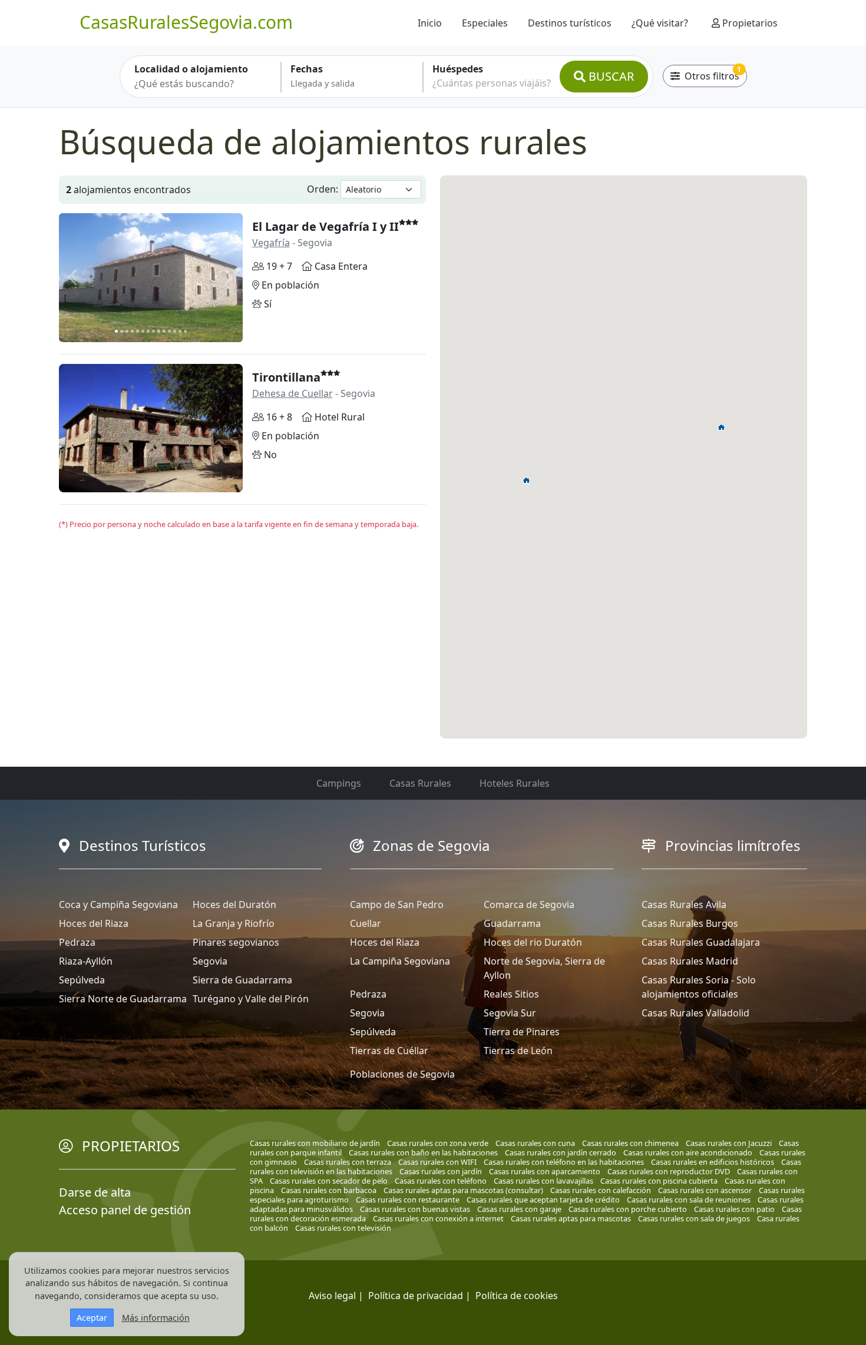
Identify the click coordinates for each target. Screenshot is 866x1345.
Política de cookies (516, 1295)
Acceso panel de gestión (125, 1210)
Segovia (210, 961)
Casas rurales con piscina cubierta (659, 1180)
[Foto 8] (153, 331)
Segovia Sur (510, 1012)
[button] (722, 426)
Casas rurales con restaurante (408, 1199)
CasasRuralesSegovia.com (186, 22)
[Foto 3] (126, 331)
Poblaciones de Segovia (402, 1074)
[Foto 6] (142, 331)
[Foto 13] (180, 331)
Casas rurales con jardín (440, 1171)
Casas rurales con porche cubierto (627, 1209)
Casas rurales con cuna (535, 1143)
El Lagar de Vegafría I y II (325, 226)
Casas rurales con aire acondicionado (687, 1152)
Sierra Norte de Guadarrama (123, 998)
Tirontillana (286, 377)
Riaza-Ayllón (86, 961)
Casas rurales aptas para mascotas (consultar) (463, 1190)
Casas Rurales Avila (684, 904)
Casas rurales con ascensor (705, 1190)
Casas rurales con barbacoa (328, 1190)
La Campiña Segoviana (400, 961)
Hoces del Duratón (234, 904)
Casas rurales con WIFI (437, 1162)
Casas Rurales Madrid (690, 961)
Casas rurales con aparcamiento (544, 1171)
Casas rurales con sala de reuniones (689, 1199)
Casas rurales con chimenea (630, 1143)
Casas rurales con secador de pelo (329, 1180)
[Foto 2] (121, 331)
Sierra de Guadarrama (242, 979)
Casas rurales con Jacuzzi (729, 1143)
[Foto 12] (174, 331)
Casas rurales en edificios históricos (712, 1162)
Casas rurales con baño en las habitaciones (423, 1152)
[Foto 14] (185, 331)
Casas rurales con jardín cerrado (560, 1152)
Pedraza (77, 942)
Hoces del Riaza (93, 923)
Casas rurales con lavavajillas (543, 1180)
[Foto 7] (148, 331)
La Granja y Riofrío (234, 923)
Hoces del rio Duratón (533, 942)
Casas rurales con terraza (347, 1162)
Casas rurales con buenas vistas (415, 1209)
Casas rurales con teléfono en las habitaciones (564, 1162)
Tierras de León (518, 1050)
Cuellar (365, 923)
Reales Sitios (511, 994)
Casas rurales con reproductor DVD (668, 1171)
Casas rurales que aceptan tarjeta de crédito (543, 1199)
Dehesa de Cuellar (292, 393)
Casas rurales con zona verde (437, 1143)
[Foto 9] (158, 331)
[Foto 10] (164, 331)
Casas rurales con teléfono (441, 1180)
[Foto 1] (116, 331)
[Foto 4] (132, 331)
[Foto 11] (169, 331)
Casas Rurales (420, 783)
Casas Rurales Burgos (690, 923)
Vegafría (271, 242)
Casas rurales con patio (734, 1209)
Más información (156, 1317)
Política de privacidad (415, 1295)
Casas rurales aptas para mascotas (571, 1218)
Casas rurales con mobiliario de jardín (315, 1143)
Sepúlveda (82, 979)
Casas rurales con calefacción (600, 1190)
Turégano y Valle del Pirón (251, 998)
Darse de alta (95, 1192)
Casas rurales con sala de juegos (694, 1218)
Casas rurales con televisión (343, 1228)
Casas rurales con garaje (519, 1209)
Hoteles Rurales (515, 783)
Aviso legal (332, 1295)
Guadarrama (512, 923)
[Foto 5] (137, 331)
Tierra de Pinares (522, 1031)
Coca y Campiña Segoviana (118, 904)
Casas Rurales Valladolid (695, 1012)
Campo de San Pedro (397, 904)
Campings (338, 783)
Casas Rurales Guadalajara (701, 942)
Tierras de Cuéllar (389, 1050)
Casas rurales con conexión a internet (438, 1218)
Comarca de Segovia (529, 904)
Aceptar (92, 1317)
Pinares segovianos (236, 942)
